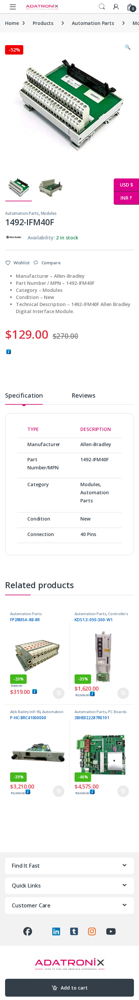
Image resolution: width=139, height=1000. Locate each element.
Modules (49, 213)
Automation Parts (93, 23)
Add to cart (74, 988)
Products (43, 23)
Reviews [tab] (83, 395)
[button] (128, 47)
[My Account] (116, 6)
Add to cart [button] (58, 693)
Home (12, 23)
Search (102, 6)
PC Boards (117, 711)
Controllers (118, 613)
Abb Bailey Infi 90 (25, 711)
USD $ (123, 184)
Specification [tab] (24, 395)
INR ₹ (123, 198)
